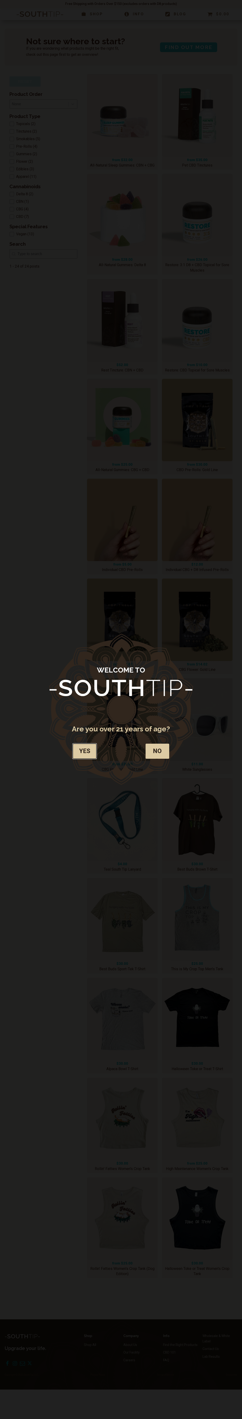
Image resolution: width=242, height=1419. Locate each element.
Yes (84, 750)
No (157, 750)
